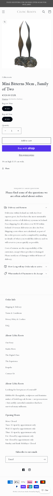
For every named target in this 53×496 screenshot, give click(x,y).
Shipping (5, 99)
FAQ (7, 325)
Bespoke (8, 367)
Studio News (10, 349)
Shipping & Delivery (13, 307)
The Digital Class (12, 355)
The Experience (11, 361)
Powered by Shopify (34, 491)
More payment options (26, 155)
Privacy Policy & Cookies (15, 319)
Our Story (9, 342)
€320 (7, 108)
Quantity (5, 125)
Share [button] (7, 168)
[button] (3, 12)
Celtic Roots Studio (23, 491)
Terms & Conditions (13, 313)
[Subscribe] (44, 459)
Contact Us (10, 373)
